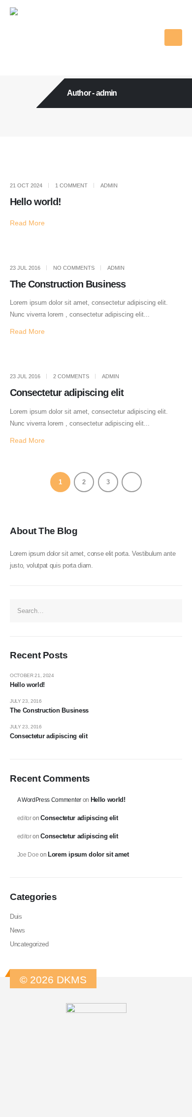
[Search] (171, 610)
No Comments (74, 268)
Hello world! (35, 201)
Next (132, 482)
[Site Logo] (40, 37)
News (17, 930)
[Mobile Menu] (173, 37)
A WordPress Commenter (49, 799)
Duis (16, 916)
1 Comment (71, 185)
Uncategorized (29, 944)
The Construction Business (68, 284)
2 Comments (71, 376)
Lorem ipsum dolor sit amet (88, 854)
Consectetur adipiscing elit (67, 392)
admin (109, 185)
